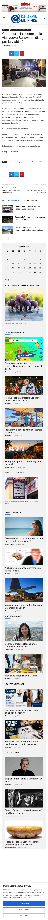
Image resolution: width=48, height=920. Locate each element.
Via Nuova (33, 162)
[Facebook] (11, 53)
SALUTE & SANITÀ (13, 512)
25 (13, 272)
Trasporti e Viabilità (15, 30)
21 (30, 268)
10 (7, 264)
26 (19, 272)
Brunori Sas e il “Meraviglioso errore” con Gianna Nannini (23, 811)
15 (35, 264)
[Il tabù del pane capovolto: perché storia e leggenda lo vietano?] (24, 829)
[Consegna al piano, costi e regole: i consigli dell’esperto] (24, 698)
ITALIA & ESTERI (12, 753)
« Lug (7, 280)
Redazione (7, 45)
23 (40, 268)
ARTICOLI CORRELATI (10, 201)
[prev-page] (3, 238)
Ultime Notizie (27, 30)
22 (35, 268)
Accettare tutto (24, 904)
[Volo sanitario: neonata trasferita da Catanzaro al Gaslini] (24, 590)
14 (30, 264)
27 (25, 272)
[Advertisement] (24, 871)
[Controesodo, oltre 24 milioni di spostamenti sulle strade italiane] (7, 230)
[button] (3, 18)
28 (30, 272)
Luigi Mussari (9, 649)
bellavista (11, 162)
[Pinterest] (22, 53)
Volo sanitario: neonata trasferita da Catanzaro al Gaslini (23, 606)
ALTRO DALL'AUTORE (29, 201)
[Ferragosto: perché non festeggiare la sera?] (24, 449)
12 (19, 264)
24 (7, 272)
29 (35, 272)
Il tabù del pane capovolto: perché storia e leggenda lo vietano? (22, 843)
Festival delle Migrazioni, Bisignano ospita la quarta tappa (23, 399)
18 (13, 268)
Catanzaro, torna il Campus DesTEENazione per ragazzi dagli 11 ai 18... (23, 366)
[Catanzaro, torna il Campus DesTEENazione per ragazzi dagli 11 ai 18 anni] (24, 348)
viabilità (41, 162)
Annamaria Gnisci (10, 816)
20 (25, 268)
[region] (24, 901)
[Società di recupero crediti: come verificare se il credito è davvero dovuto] (24, 729)
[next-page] (7, 238)
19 (19, 268)
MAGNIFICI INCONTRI (14, 616)
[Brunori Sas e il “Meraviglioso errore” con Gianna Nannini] (24, 798)
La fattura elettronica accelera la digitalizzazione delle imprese (36, 190)
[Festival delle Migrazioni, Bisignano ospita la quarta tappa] (24, 385)
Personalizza (24, 910)
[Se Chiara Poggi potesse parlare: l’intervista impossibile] (24, 631)
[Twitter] (16, 53)
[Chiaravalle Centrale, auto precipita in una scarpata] (7, 219)
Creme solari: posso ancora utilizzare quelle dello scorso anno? (24, 539)
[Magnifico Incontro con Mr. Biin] (24, 663)
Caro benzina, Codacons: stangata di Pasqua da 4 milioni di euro (11, 190)
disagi (18, 162)
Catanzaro (11, 26)
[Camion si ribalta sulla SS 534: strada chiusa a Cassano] (7, 209)
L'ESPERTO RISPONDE (14, 684)
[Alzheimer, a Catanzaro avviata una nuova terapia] (24, 557)
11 (13, 264)
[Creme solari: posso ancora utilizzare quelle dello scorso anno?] (24, 526)
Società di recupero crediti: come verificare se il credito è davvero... (22, 743)
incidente (25, 162)
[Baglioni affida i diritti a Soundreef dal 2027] (24, 766)
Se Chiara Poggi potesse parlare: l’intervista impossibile (21, 645)
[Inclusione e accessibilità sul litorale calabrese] (24, 417)
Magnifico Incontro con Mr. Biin (21, 675)
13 (25, 264)
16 (40, 264)
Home (4, 26)
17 (7, 268)
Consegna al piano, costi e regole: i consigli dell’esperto (22, 711)
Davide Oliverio (9, 467)
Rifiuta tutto (24, 916)
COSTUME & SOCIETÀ (14, 332)
